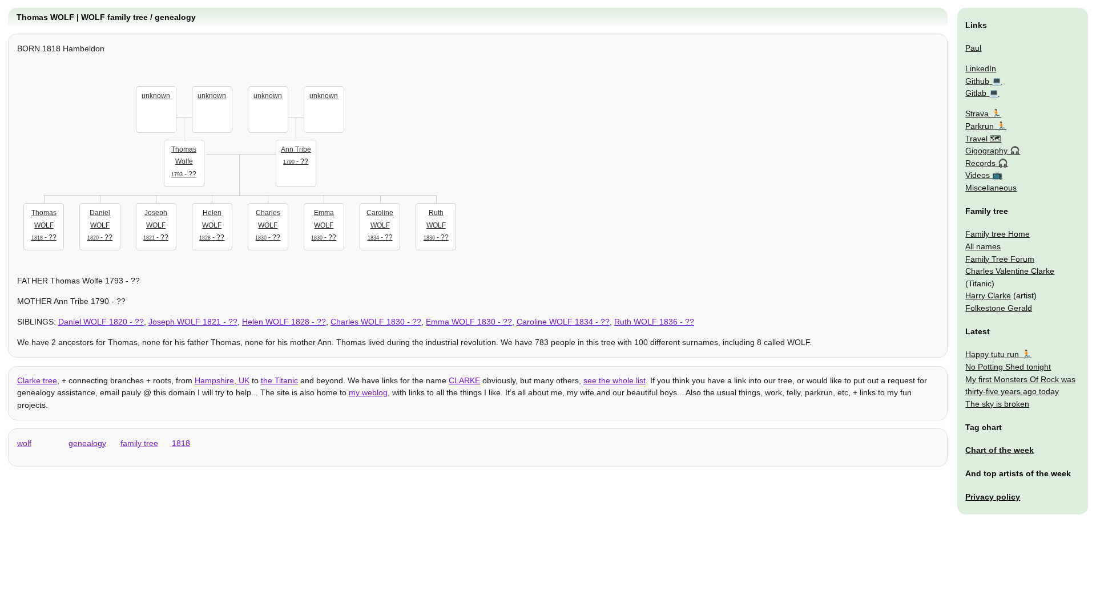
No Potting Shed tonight (1008, 366)
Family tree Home (997, 233)
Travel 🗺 (983, 138)
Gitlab (975, 93)
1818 (181, 443)
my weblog (368, 392)
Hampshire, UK (222, 380)
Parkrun (979, 126)
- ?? (183, 161)
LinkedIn (980, 68)
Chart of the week (999, 450)
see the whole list (614, 380)
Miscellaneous (991, 187)
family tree (139, 443)
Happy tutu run (992, 354)
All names (983, 246)
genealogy (87, 443)
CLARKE (464, 380)
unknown (156, 95)
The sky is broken (997, 403)
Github (977, 81)
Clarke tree (37, 380)
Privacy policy (992, 496)
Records (980, 163)
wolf (24, 443)
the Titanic (279, 380)
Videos (977, 175)
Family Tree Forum (999, 259)
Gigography (986, 150)
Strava (977, 113)
